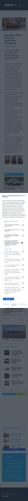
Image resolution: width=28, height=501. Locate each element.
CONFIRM (8, 299)
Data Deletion (7, 304)
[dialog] (14, 250)
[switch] (22, 225)
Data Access (15, 304)
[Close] (25, 195)
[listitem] (14, 222)
